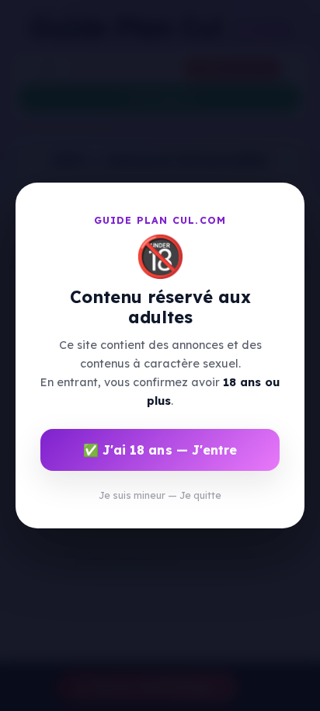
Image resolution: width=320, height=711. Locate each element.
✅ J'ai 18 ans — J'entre (160, 450)
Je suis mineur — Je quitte (160, 495)
